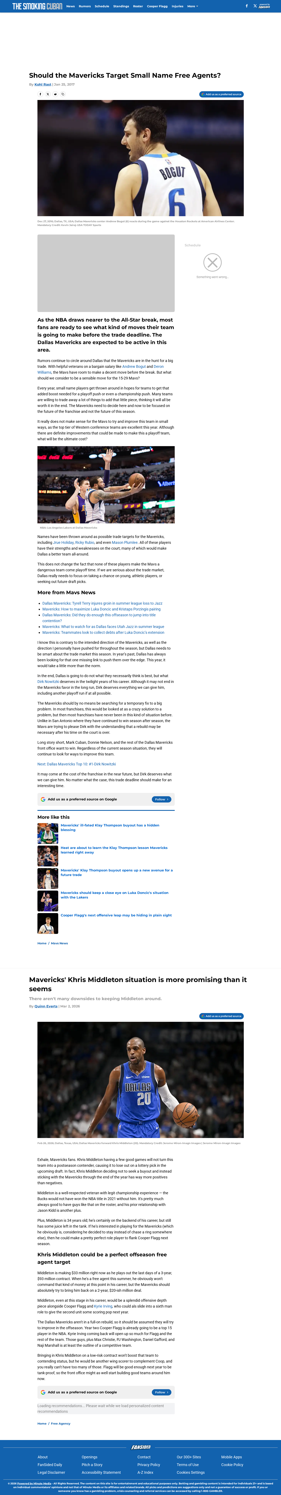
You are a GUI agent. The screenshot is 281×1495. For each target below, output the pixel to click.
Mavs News (59, 943)
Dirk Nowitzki (48, 681)
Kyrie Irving (103, 1306)
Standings (121, 6)
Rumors (85, 6)
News (70, 6)
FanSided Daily (50, 1465)
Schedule (102, 6)
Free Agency (60, 1423)
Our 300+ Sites (189, 1457)
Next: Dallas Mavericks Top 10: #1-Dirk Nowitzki (76, 764)
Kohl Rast (43, 84)
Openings (89, 1457)
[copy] (63, 94)
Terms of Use (188, 1465)
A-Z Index (145, 1472)
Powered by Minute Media (34, 1483)
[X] (255, 5)
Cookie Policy (232, 1465)
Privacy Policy (148, 1465)
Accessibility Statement (101, 1472)
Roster (138, 6)
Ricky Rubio (84, 542)
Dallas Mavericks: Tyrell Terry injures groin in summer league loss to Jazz (102, 603)
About (43, 1457)
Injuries (177, 6)
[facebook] (247, 5)
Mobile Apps (231, 1457)
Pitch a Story (92, 1465)
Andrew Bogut (134, 366)
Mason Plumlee (125, 542)
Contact (144, 1457)
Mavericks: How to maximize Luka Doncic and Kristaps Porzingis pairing (101, 609)
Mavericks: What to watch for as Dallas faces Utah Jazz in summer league (103, 626)
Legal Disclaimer (51, 1472)
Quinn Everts (46, 1006)
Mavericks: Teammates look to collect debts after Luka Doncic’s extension (103, 632)
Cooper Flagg (157, 6)
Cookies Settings (191, 1472)
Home (42, 943)
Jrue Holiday (63, 542)
